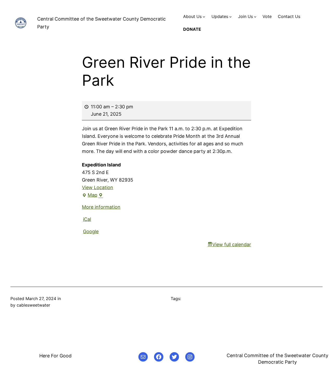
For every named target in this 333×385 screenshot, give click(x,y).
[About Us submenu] (204, 16)
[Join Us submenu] (255, 16)
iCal (87, 219)
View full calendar (231, 244)
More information (101, 207)
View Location (97, 187)
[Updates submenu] (230, 16)
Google (91, 231)
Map (92, 195)
